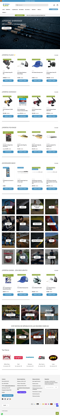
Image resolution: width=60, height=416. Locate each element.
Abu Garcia (41, 364)
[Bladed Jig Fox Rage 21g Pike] (22, 136)
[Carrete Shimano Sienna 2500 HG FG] (51, 101)
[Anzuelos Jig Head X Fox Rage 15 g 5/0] (51, 136)
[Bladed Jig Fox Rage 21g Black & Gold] (37, 136)
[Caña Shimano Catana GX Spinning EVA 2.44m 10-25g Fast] (51, 172)
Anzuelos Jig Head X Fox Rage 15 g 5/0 (51, 145)
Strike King (6, 364)
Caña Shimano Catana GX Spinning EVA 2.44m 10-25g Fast (51, 182)
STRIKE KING (37, 336)
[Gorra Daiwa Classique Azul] (37, 64)
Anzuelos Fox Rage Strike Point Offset (8, 145)
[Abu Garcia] (41, 357)
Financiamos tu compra (36, 391)
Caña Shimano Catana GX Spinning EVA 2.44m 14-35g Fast (37, 182)
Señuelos (37, 257)
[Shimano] (30, 357)
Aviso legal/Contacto (36, 381)
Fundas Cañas (51, 223)
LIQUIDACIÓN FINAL (19, 15)
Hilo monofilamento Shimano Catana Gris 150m (22, 110)
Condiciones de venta (36, 385)
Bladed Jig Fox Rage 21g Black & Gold (36, 145)
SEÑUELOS (52, 336)
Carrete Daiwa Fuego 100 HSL (7, 73)
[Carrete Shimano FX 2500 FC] (8, 101)
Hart (18, 364)
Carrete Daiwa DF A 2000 (37, 287)
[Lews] (53, 357)
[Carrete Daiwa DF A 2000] (37, 279)
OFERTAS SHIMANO (6, 28)
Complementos (37, 223)
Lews (53, 364)
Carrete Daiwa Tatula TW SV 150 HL (51, 73)
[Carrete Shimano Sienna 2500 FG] (37, 101)
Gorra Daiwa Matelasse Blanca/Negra (21, 73)
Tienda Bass (6, 410)
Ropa (23, 257)
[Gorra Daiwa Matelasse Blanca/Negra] (22, 64)
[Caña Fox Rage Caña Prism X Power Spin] (22, 172)
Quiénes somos (35, 383)
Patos (52, 240)
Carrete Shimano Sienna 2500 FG (36, 110)
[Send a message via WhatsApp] (2, 414)
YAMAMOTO (23, 336)
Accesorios (8, 207)
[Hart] (18, 357)
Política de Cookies (36, 396)
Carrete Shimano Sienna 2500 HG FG (51, 110)
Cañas (51, 207)
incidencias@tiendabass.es (10, 385)
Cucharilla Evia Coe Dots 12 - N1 (8, 181)
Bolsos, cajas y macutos (37, 207)
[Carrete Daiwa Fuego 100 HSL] (8, 64)
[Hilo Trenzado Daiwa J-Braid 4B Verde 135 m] (8, 279)
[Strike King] (7, 357)
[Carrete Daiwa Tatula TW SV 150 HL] (51, 64)
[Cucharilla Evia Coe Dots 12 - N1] (8, 172)
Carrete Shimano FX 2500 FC (8, 110)
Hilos (8, 240)
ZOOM (8, 336)
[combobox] (31, 5)
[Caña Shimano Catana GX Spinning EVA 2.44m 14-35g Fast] (37, 172)
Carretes (8, 223)
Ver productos (11, 314)
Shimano (30, 364)
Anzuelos (23, 207)
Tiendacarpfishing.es (7, 395)
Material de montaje (37, 240)
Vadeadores (51, 257)
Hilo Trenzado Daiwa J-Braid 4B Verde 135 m (7, 288)
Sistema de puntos (36, 393)
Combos (22, 223)
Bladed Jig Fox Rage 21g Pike (21, 145)
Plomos (8, 257)
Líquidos (22, 240)
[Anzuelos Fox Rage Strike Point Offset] (8, 136)
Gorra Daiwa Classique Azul (37, 72)
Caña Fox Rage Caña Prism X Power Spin (22, 181)
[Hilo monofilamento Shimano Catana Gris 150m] (22, 101)
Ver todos (56, 55)
